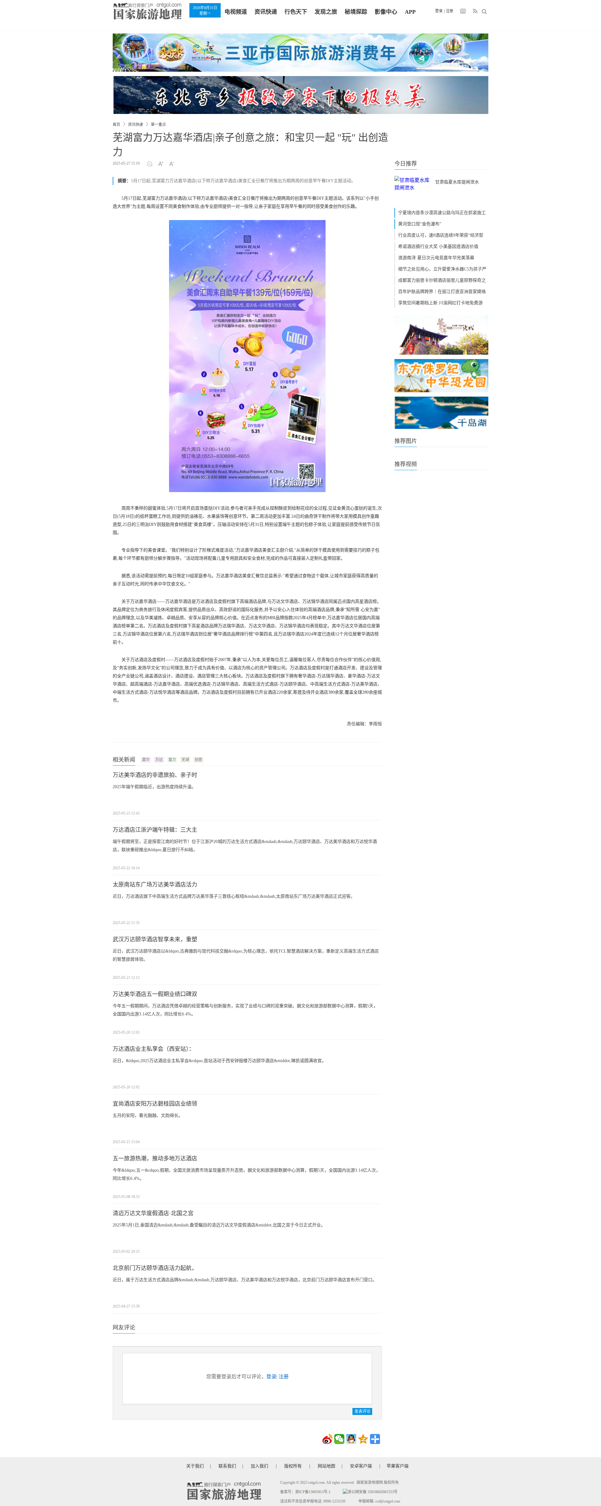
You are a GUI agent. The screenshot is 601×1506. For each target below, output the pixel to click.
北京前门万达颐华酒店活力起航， (155, 1268)
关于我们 (195, 1466)
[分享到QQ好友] (351, 1439)
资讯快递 (265, 12)
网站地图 (326, 1466)
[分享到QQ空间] (363, 1439)
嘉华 (146, 760)
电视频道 (235, 12)
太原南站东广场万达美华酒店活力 (155, 884)
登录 (439, 11)
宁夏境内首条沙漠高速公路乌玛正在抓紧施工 (442, 212)
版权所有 (293, 1466)
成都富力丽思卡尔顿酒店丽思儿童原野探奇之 (442, 280)
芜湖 (185, 760)
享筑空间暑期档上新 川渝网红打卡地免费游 (440, 303)
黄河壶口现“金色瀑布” (419, 224)
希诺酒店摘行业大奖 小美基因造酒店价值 (438, 246)
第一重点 (158, 124)
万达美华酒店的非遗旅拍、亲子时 (155, 775)
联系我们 (227, 1466)
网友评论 (124, 1327)
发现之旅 (326, 12)
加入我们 (259, 1466)
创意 (198, 760)
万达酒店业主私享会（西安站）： (153, 1049)
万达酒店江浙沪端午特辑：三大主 (155, 830)
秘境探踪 (356, 12)
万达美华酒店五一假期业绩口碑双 (155, 994)
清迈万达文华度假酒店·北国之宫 (153, 1213)
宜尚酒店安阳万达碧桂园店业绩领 (155, 1104)
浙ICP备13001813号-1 (313, 1492)
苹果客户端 (397, 1466)
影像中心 (386, 12)
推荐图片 (405, 441)
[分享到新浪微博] (327, 1439)
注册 (449, 11)
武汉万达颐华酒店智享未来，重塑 (155, 939)
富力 (172, 760)
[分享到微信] (339, 1439)
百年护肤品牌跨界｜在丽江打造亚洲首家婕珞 (442, 291)
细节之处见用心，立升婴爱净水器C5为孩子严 (442, 269)
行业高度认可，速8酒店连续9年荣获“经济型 (440, 235)
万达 (159, 760)
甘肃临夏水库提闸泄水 (457, 182)
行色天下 (296, 12)
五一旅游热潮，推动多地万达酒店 (155, 1158)
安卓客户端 (361, 1466)
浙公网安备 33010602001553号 (373, 1492)
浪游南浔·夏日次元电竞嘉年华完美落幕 (436, 257)
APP (410, 12)
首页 (116, 124)
